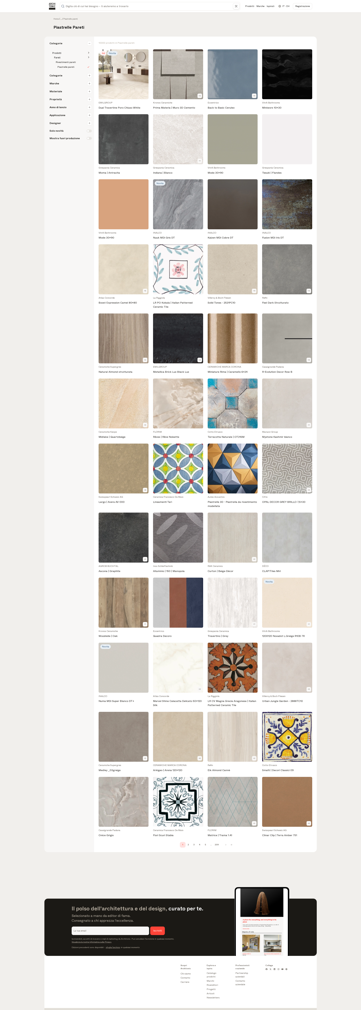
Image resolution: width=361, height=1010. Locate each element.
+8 (145, 490)
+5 (145, 291)
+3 (309, 360)
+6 (309, 490)
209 (217, 844)
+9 (254, 96)
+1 (200, 161)
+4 (309, 291)
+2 (200, 96)
